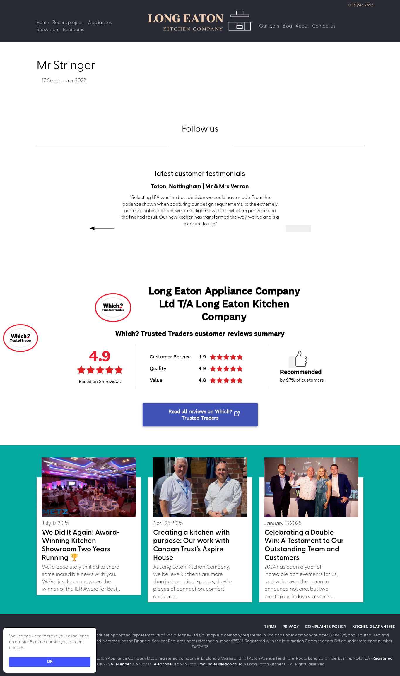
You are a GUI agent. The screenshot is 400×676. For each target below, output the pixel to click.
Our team (269, 26)
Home (43, 22)
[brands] (183, 146)
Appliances (100, 22)
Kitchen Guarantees (373, 627)
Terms (270, 627)
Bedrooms (73, 30)
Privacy (291, 627)
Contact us (323, 26)
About (302, 26)
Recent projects (68, 22)
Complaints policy (325, 627)
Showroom (48, 30)
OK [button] (50, 662)
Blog (287, 26)
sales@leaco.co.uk (225, 664)
